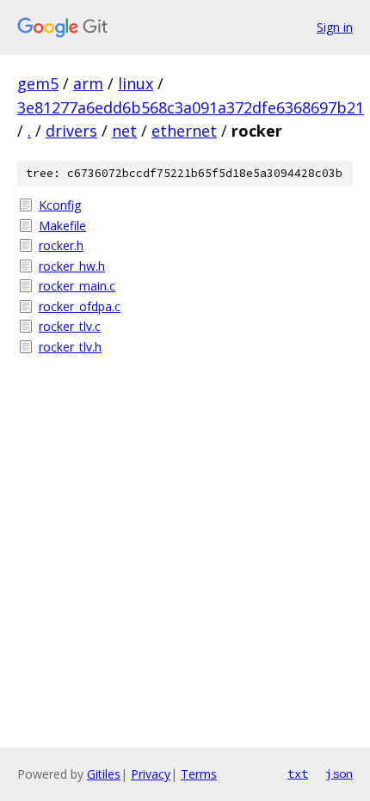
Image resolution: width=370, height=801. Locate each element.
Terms (199, 774)
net (124, 130)
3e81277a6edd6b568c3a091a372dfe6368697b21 (190, 107)
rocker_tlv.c (70, 326)
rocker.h (61, 245)
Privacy (150, 774)
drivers (71, 130)
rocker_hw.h (72, 266)
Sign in (335, 27)
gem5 (38, 83)
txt (297, 773)
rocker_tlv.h (70, 347)
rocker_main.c (77, 286)
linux (135, 83)
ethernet (184, 130)
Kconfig (60, 205)
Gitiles (103, 774)
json (339, 773)
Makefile (62, 225)
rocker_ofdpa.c (79, 306)
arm (88, 83)
